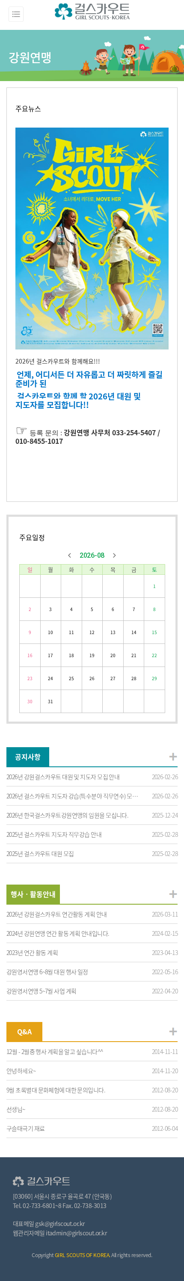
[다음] (114, 555)
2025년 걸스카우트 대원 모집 (40, 853)
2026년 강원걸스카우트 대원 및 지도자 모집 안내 (62, 776)
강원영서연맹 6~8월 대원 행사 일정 (47, 971)
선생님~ (15, 1109)
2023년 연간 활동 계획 (32, 952)
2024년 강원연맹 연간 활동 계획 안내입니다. (57, 933)
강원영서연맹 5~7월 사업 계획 (41, 991)
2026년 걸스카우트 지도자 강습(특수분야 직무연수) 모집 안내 (72, 796)
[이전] (69, 555)
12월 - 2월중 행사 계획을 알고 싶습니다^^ (54, 1051)
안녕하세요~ (21, 1070)
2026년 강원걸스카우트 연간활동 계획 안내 (56, 914)
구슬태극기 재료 (25, 1128)
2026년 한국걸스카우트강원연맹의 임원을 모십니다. (67, 815)
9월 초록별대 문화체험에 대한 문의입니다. (55, 1090)
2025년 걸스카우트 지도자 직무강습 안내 (53, 834)
